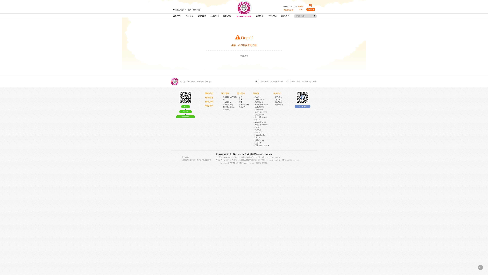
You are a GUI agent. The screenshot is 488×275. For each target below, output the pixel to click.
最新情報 (189, 16)
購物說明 (260, 16)
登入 (189, 10)
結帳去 (310, 9)
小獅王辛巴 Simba (261, 104)
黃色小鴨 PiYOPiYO (262, 125)
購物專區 (202, 16)
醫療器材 (226, 110)
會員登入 (278, 97)
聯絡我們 (285, 16)
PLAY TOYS (259, 132)
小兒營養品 (227, 102)
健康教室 (227, 16)
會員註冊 (196, 10)
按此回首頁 (244, 56)
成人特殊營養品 (228, 107)
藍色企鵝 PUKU (260, 115)
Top (480, 268)
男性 (240, 102)
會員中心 (273, 16)
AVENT (257, 120)
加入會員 (278, 99)
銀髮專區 (242, 107)
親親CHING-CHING (262, 145)
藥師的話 (177, 16)
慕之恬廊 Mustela (261, 117)
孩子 (240, 97)
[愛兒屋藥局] (244, 9)
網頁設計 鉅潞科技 (262, 163)
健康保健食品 (228, 104)
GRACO (257, 138)
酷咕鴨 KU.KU (260, 99)
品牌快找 (215, 16)
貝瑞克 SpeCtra (260, 135)
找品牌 (256, 93)
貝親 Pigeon (259, 102)
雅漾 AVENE (259, 107)
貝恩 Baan (258, 97)
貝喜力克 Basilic (260, 122)
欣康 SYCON (259, 140)
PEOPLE (258, 130)
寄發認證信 (279, 104)
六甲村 (257, 127)
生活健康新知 (244, 104)
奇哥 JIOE (258, 143)
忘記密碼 (278, 102)
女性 (240, 99)
